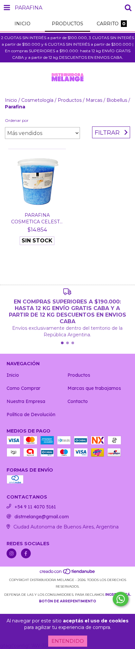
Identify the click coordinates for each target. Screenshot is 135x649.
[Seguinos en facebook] (26, 553)
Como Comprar (23, 388)
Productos (70, 100)
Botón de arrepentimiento (67, 601)
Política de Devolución (31, 414)
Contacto (78, 401)
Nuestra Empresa (26, 401)
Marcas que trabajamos (94, 388)
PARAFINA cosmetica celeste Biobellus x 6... (37, 218)
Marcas (94, 100)
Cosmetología (37, 100)
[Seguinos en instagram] (11, 553)
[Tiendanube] (67, 573)
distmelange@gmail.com (41, 517)
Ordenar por (17, 120)
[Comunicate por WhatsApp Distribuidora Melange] (120, 599)
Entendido (67, 641)
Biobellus (116, 100)
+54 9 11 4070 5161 (35, 507)
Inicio (11, 100)
